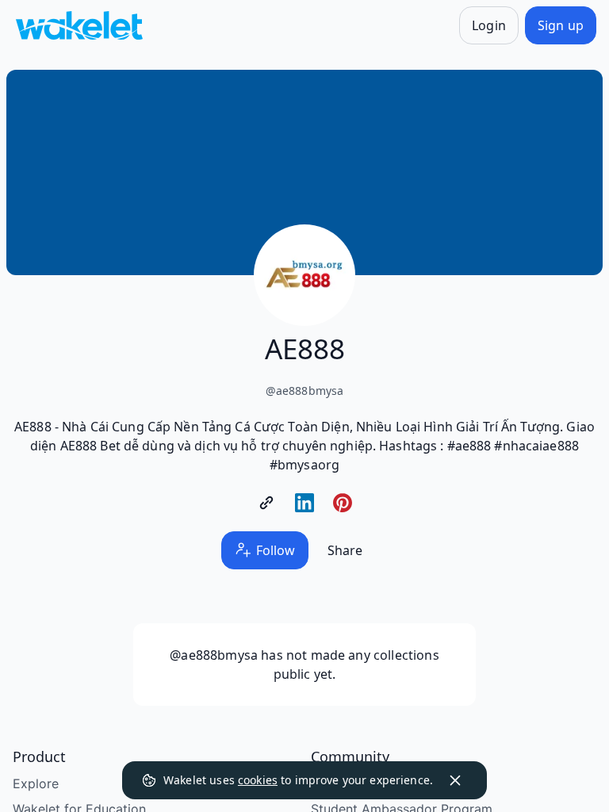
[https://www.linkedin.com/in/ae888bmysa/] (304, 502)
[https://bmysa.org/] (266, 502)
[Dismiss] (455, 780)
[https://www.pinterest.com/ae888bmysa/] (342, 502)
